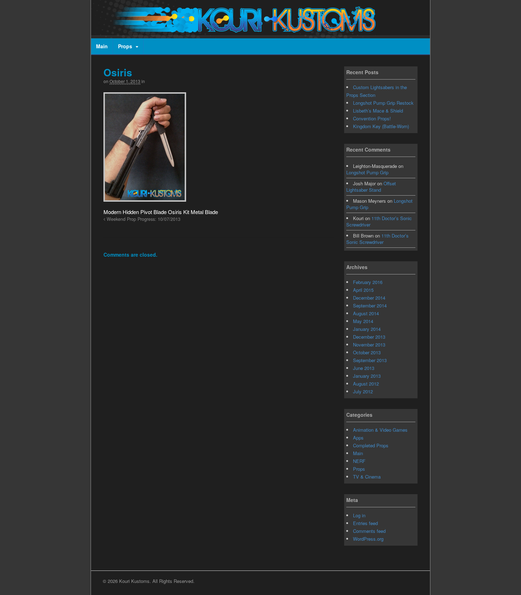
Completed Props (370, 445)
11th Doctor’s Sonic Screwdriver (379, 221)
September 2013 (370, 360)
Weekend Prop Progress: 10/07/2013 (142, 219)
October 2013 (367, 352)
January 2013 (367, 375)
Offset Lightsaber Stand (371, 186)
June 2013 (363, 368)
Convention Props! (372, 118)
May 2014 (363, 321)
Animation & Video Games (380, 429)
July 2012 (363, 391)
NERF (359, 461)
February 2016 (367, 282)
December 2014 (369, 297)
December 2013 (369, 336)
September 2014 (370, 305)
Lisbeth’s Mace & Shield (378, 110)
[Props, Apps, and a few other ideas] (241, 28)
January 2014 (367, 329)
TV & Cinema (367, 476)
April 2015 (363, 289)
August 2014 (366, 313)
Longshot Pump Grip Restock (383, 102)
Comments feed (369, 531)
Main (102, 46)
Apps (358, 437)
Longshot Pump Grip (367, 172)
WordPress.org (368, 538)
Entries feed (365, 523)
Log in (359, 515)
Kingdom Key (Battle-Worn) (381, 126)
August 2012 (366, 383)
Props (125, 46)
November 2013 (369, 344)
